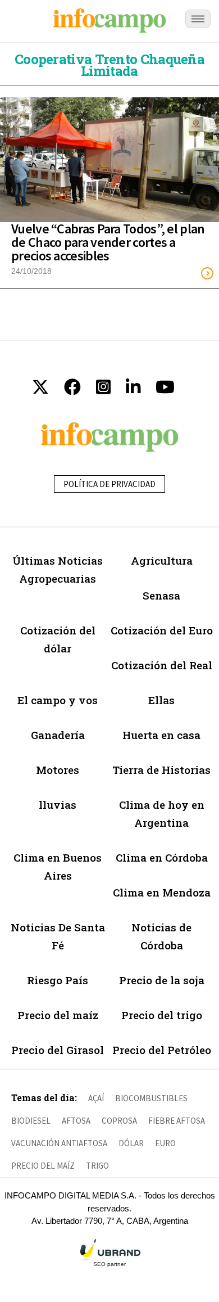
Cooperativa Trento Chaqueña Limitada (109, 65)
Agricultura (162, 560)
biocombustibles (151, 1098)
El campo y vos (57, 700)
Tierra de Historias (161, 770)
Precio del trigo (161, 1015)
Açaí (96, 1098)
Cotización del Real (161, 665)
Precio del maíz (57, 1015)
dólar (131, 1143)
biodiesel (31, 1120)
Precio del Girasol (57, 1050)
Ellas (161, 700)
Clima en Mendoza (162, 892)
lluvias (57, 805)
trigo (97, 1165)
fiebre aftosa (176, 1120)
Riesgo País (57, 980)
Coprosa (119, 1120)
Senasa (161, 595)
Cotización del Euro (162, 630)
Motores (57, 770)
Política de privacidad (109, 484)
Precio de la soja (161, 980)
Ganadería (58, 735)
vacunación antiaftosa (59, 1143)
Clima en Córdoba (162, 857)
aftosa (76, 1120)
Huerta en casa (161, 735)
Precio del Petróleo (161, 1050)
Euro (165, 1143)
